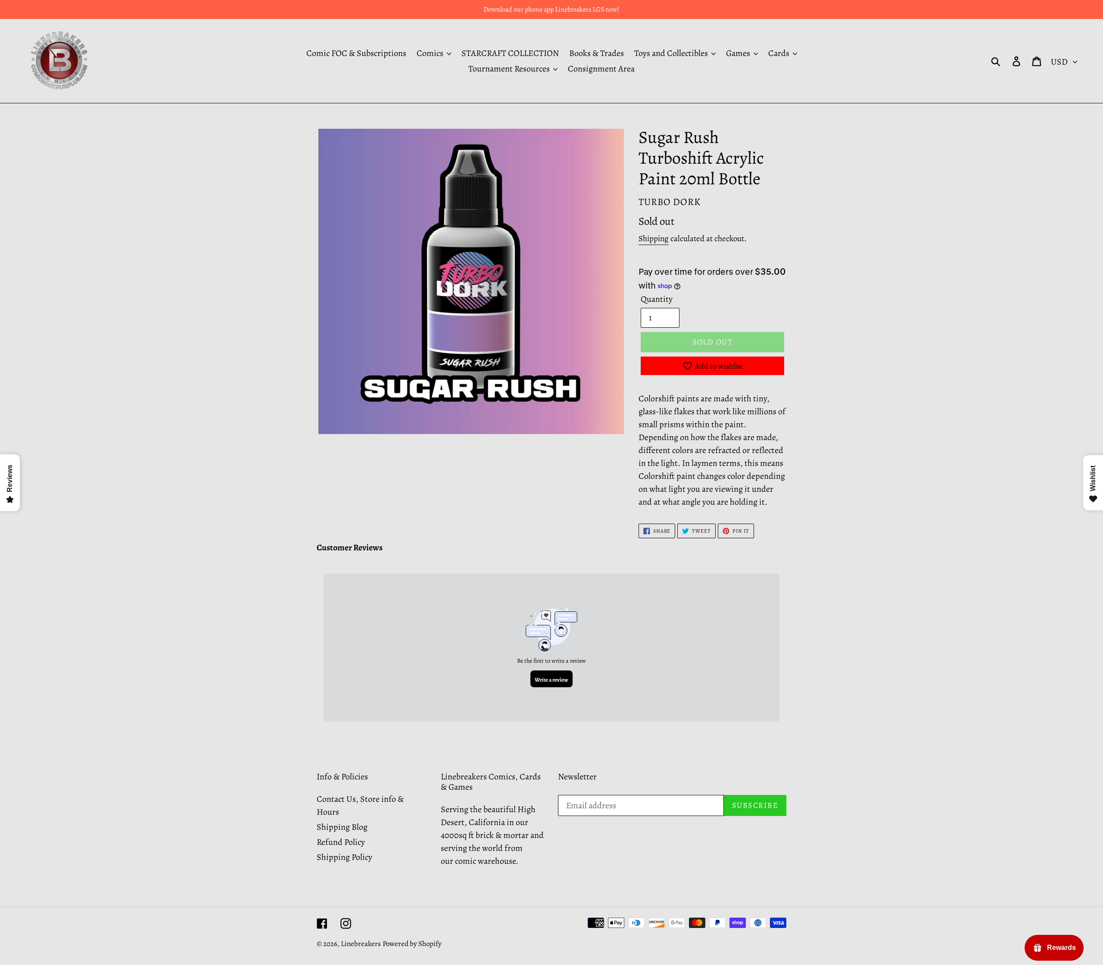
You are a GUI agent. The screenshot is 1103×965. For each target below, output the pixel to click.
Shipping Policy (344, 857)
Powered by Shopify (412, 944)
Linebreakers (361, 944)
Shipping (654, 238)
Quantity (657, 299)
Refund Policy (341, 842)
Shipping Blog (342, 827)
